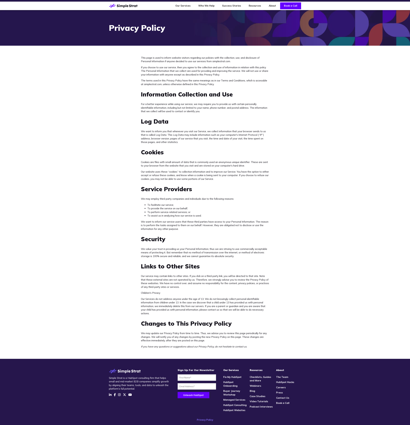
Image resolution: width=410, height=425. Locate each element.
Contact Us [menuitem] (282, 397)
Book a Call (290, 5)
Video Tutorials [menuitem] (259, 401)
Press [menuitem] (279, 392)
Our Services (183, 5)
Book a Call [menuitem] (282, 402)
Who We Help (206, 5)
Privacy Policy (205, 419)
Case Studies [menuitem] (257, 396)
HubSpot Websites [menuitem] (234, 410)
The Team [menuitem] (282, 377)
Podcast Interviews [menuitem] (261, 406)
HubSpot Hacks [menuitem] (285, 382)
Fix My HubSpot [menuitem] (232, 377)
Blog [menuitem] (252, 390)
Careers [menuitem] (281, 387)
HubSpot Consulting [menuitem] (235, 405)
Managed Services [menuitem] (234, 399)
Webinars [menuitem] (255, 385)
